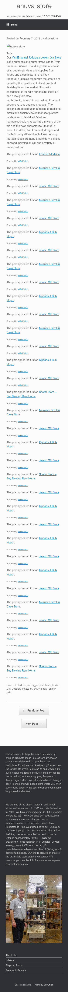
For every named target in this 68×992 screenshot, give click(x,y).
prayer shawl (40, 688)
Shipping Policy (14, 965)
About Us (11, 955)
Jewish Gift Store (49, 186)
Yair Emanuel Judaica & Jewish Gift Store (36, 57)
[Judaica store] (34, 942)
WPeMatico (23, 161)
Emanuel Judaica (49, 154)
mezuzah (27, 688)
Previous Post (34, 710)
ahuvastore (51, 38)
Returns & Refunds (16, 970)
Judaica (22, 685)
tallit (9, 692)
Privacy (10, 960)
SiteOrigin (48, 984)
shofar (52, 688)
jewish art (45, 685)
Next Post (34, 723)
